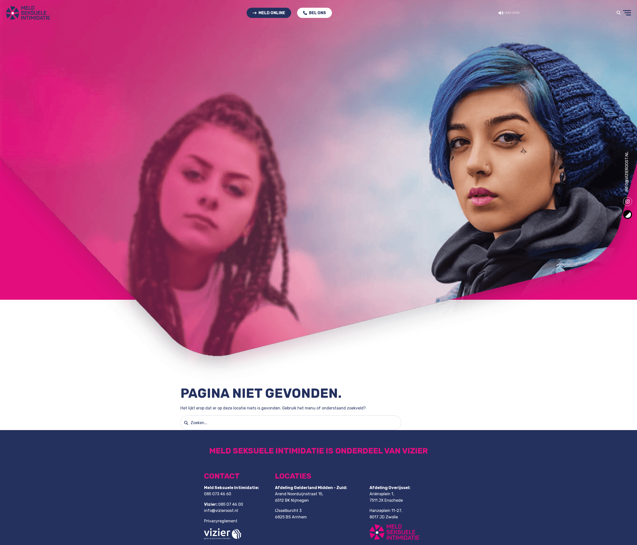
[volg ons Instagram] (627, 201)
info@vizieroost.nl (626, 171)
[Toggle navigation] (618, 12)
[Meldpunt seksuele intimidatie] (28, 12)
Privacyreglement (220, 521)
